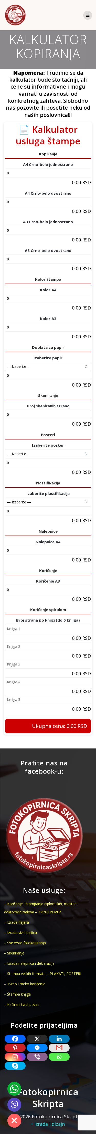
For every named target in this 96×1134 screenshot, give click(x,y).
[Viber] (37, 1057)
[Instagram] (15, 1057)
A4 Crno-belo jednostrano (48, 164)
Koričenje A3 (48, 581)
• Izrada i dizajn (48, 1124)
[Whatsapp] (59, 1057)
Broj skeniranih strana (48, 405)
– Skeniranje (14, 953)
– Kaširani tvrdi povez (21, 1004)
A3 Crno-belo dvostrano (48, 250)
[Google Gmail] (59, 1048)
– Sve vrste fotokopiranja (25, 942)
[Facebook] (15, 1039)
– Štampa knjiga (17, 994)
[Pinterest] (15, 1048)
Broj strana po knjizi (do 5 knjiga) (48, 620)
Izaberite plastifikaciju (48, 493)
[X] (37, 1039)
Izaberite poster (48, 445)
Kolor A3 (48, 318)
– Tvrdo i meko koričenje (24, 983)
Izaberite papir (48, 357)
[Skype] (15, 1066)
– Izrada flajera (16, 922)
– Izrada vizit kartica (20, 932)
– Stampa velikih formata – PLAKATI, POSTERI (42, 973)
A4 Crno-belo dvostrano (48, 193)
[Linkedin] (59, 1039)
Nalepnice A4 (48, 541)
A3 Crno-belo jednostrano (48, 221)
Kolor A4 (48, 289)
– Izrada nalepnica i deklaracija (29, 963)
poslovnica (54, 114)
